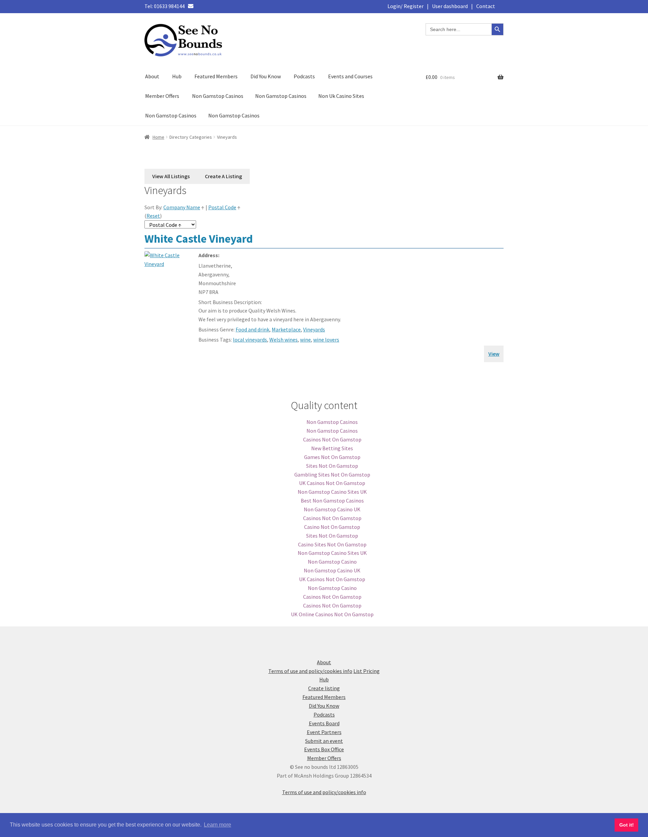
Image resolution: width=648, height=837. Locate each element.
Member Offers (162, 95)
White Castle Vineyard (198, 239)
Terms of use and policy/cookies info (310, 671)
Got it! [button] (626, 825)
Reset (153, 215)
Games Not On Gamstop (332, 457)
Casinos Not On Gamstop (332, 439)
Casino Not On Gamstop (332, 526)
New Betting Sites (332, 448)
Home (158, 137)
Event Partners (324, 732)
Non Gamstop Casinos (217, 95)
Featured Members (216, 76)
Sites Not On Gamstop (332, 465)
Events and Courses (350, 76)
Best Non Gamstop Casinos (332, 500)
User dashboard (450, 6)
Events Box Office (324, 749)
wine (305, 339)
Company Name (181, 207)
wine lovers (326, 339)
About (152, 76)
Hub (177, 76)
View (494, 353)
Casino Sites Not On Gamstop (332, 544)
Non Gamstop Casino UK (332, 509)
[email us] (191, 6)
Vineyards (314, 329)
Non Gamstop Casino (332, 561)
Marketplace (286, 329)
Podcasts (304, 76)
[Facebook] (199, 6)
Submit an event (324, 740)
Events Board (324, 723)
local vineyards (250, 339)
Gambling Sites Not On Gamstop (332, 474)
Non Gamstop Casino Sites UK (332, 491)
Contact (485, 6)
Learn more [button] (217, 825)
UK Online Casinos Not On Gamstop (332, 614)
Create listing (324, 688)
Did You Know (265, 76)
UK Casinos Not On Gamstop (332, 483)
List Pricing (366, 671)
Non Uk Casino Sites (341, 95)
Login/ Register (405, 6)
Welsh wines (283, 339)
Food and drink (252, 329)
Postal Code (222, 207)
